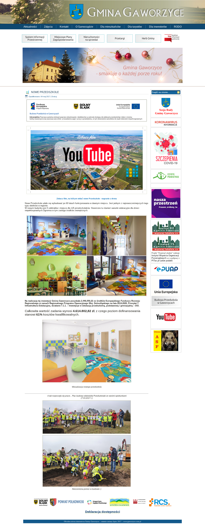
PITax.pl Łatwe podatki (162, 260)
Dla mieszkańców (110, 26)
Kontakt (64, 26)
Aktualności (30, 26)
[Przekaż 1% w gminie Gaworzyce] (166, 250)
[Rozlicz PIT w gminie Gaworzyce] (166, 234)
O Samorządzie (84, 26)
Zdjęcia (48, 26)
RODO (178, 26)
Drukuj (54, 96)
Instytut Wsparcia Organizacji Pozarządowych (165, 256)
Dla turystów (135, 26)
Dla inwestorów (158, 26)
